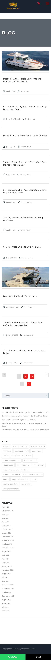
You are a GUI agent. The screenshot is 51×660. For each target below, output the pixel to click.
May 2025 (5, 518)
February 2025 (7, 529)
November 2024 (8, 540)
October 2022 (7, 592)
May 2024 (5, 555)
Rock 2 (33, 479)
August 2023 (6, 574)
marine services (38, 465)
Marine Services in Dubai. (32, 474)
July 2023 (5, 577)
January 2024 (7, 566)
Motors (5, 479)
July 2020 (5, 607)
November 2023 (8, 570)
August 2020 (6, 603)
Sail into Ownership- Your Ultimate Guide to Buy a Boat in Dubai (25, 430)
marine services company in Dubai (16, 470)
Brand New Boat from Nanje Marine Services (18, 419)
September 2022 (8, 596)
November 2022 (8, 588)
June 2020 (5, 611)
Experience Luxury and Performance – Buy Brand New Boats (24, 416)
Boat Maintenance (38, 446)
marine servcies (23, 465)
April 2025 (5, 522)
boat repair (7, 451)
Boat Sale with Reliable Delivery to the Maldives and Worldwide (25, 412)
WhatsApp (12, 657)
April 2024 (5, 559)
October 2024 (7, 544)
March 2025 (6, 525)
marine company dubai (11, 460)
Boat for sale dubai (20, 446)
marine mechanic (30, 460)
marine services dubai (11, 474)
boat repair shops (21, 451)
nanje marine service (20, 479)
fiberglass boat (17, 456)
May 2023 (5, 581)
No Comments (25, 91)
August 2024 (6, 551)
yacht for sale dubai (10, 484)
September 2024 (8, 548)
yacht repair (25, 484)
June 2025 (5, 514)
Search (46, 395)
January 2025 (7, 533)
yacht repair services (11, 488)
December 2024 (7, 537)
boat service (36, 451)
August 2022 (6, 600)
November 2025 (8, 511)
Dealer (5, 456)
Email (38, 657)
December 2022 (7, 585)
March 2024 (6, 562)
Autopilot (6, 446)
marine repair (8, 465)
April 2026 (5, 507)
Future (28, 456)
